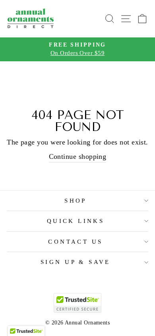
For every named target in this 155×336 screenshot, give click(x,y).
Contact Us (75, 241)
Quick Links (76, 221)
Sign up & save (75, 262)
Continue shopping (78, 156)
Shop (75, 200)
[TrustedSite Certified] (77, 303)
